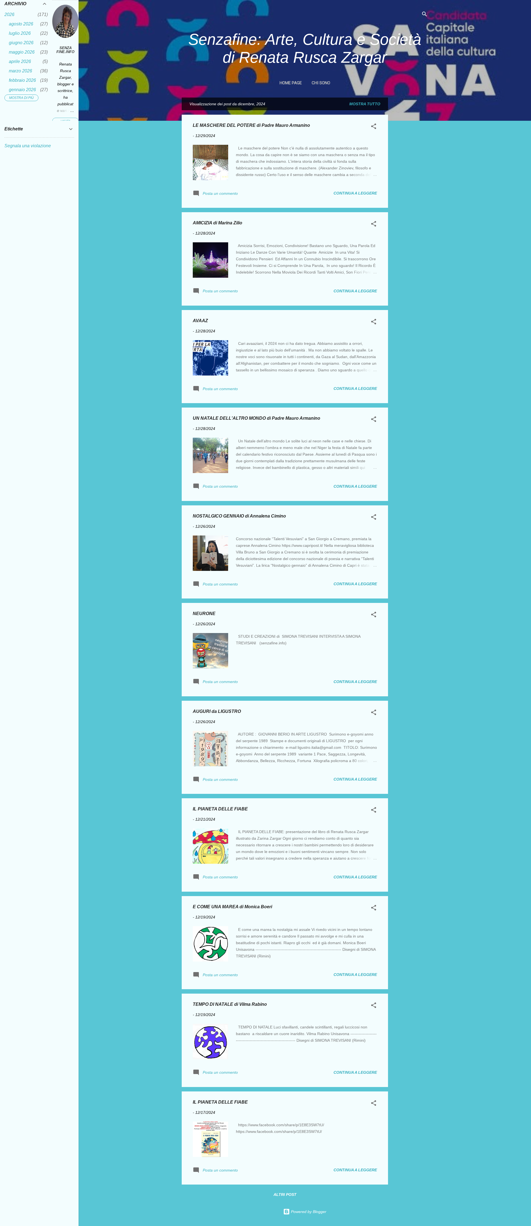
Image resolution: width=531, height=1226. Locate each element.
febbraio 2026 (22, 80)
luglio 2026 (20, 33)
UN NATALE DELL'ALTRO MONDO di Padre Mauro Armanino (256, 418)
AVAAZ (200, 320)
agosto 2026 (21, 24)
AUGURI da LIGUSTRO (217, 711)
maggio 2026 (22, 52)
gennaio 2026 (22, 89)
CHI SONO (321, 82)
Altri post (285, 1194)
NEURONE (204, 613)
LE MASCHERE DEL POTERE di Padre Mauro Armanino (251, 125)
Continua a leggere (355, 193)
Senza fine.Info (65, 50)
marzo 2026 (20, 71)
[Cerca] (424, 15)
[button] (373, 127)
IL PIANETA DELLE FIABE (220, 809)
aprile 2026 (20, 61)
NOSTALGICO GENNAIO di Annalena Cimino (239, 516)
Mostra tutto (364, 104)
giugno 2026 (21, 42)
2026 (9, 14)
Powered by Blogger (308, 1211)
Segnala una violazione (27, 145)
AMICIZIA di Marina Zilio (217, 222)
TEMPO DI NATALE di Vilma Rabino (230, 1004)
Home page (291, 82)
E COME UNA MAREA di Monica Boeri (232, 906)
